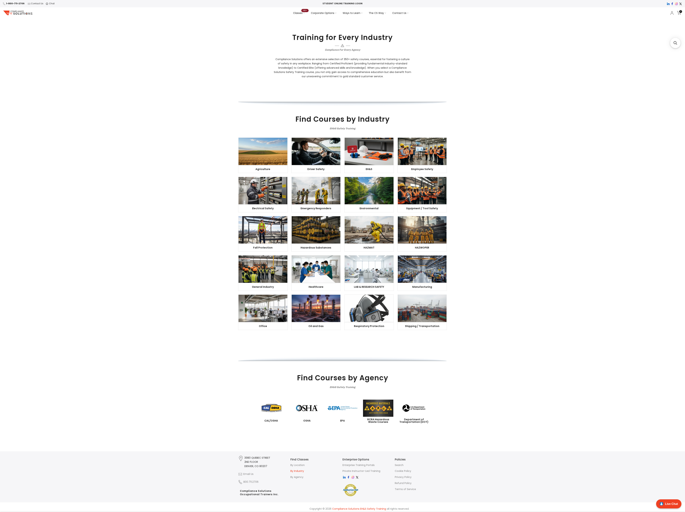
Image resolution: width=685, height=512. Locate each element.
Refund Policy (403, 483)
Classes (300, 13)
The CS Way (376, 13)
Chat (52, 3)
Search (399, 465)
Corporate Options (322, 13)
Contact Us (37, 3)
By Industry (297, 471)
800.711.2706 (250, 482)
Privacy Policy (403, 477)
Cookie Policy (403, 471)
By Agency (296, 477)
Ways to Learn (351, 13)
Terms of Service (405, 489)
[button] (675, 43)
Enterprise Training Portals (358, 465)
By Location (297, 465)
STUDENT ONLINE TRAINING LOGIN (342, 3)
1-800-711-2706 (15, 3)
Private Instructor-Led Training (361, 471)
